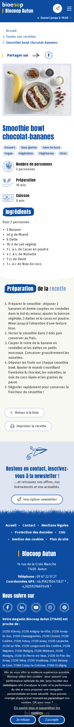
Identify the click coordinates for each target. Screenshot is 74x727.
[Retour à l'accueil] (12, 5)
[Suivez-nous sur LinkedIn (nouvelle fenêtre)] (22, 607)
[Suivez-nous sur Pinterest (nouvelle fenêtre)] (64, 607)
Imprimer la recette (31, 426)
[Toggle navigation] (69, 9)
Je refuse (23, 719)
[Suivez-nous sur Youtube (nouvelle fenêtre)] (36, 607)
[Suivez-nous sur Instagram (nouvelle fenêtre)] (50, 607)
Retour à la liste (27, 413)
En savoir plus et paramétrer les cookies (37, 710)
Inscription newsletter (40, 499)
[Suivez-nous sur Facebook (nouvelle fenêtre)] (7, 607)
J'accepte (52, 719)
